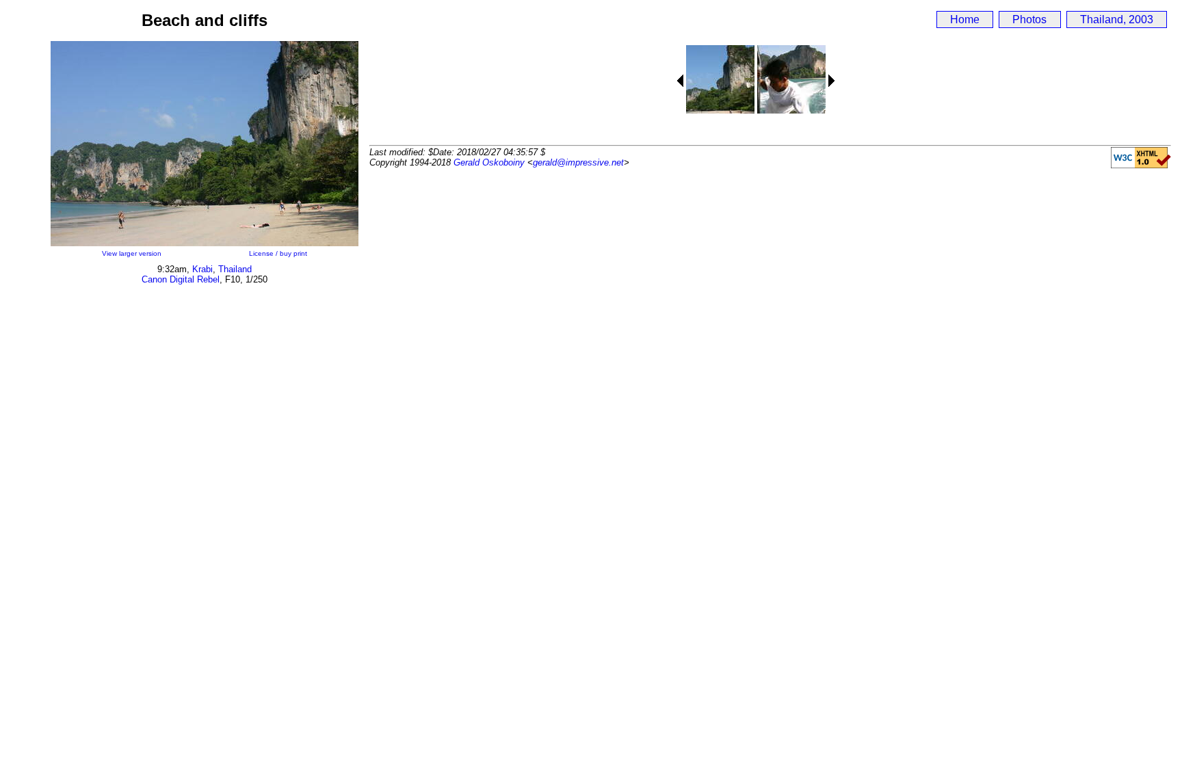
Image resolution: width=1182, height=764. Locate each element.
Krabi (202, 269)
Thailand (235, 269)
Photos (1029, 19)
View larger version (131, 253)
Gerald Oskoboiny (489, 162)
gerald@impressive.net (578, 162)
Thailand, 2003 (1116, 19)
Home (965, 19)
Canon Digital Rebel (181, 279)
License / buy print (278, 253)
